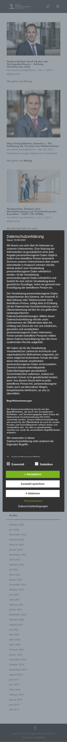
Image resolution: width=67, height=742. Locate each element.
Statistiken (46, 464)
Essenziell (18, 464)
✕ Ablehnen (32, 493)
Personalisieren (33, 500)
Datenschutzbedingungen (33, 506)
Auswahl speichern (33, 483)
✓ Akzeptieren (32, 474)
